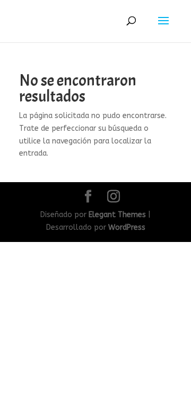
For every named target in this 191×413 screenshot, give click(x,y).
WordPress (126, 227)
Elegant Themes (117, 214)
